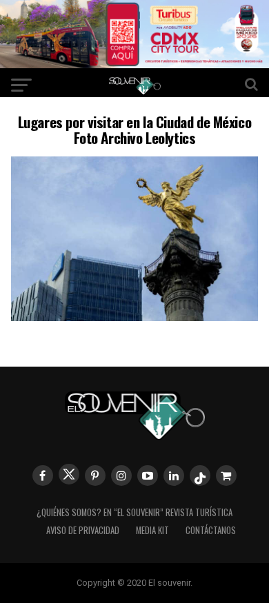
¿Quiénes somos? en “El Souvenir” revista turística (134, 512)
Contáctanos (211, 530)
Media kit (152, 530)
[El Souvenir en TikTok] (200, 475)
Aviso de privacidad (82, 530)
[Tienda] (226, 475)
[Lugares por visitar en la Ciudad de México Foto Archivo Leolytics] (134, 317)
